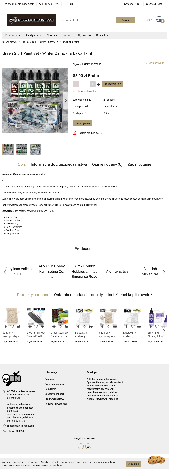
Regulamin (50, 389)
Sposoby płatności (54, 394)
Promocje (67, 35)
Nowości (52, 35)
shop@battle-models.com (20, 425)
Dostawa (49, 379)
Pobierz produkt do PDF (91, 132)
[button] (51, 372)
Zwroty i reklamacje (55, 384)
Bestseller (102, 35)
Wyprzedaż (84, 35)
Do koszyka (110, 84)
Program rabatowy (54, 399)
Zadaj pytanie (82, 123)
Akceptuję (133, 463)
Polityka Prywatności (56, 403)
